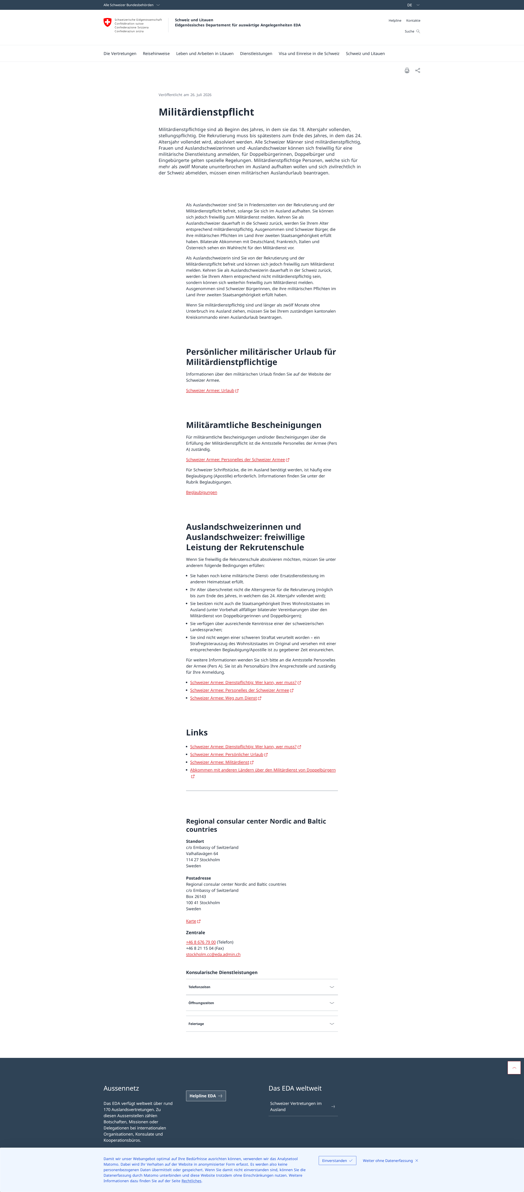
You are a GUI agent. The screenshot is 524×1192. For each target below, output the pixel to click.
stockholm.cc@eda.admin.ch (213, 954)
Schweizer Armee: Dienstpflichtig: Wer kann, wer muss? (243, 682)
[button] (120, 53)
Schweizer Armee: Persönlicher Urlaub (226, 754)
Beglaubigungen (201, 492)
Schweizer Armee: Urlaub (210, 390)
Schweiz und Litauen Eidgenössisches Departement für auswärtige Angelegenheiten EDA (238, 22)
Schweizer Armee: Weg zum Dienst (223, 698)
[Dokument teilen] (417, 70)
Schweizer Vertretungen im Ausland (296, 1106)
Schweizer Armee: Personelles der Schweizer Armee (235, 459)
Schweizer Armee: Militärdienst (219, 762)
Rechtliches (191, 1180)
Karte (191, 921)
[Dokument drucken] (407, 70)
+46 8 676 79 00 (201, 942)
